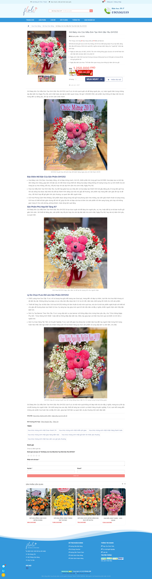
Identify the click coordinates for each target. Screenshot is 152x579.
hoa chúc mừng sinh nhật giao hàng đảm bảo (43, 435)
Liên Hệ (105, 552)
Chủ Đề (52, 20)
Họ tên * (29, 468)
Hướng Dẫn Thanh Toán (77, 552)
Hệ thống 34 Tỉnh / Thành (39, 2)
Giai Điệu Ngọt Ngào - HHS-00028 (113, 519)
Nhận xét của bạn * (33, 459)
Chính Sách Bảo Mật (68, 573)
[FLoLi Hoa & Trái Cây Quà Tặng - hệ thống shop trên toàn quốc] (30, 11)
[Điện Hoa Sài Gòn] (103, 558)
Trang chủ (30, 20)
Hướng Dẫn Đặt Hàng (76, 546)
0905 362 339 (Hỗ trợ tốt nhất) (36, 551)
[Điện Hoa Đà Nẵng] (109, 558)
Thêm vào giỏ (115, 79)
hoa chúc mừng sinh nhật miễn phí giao (72, 430)
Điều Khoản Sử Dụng (83, 573)
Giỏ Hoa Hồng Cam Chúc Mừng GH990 (38, 519)
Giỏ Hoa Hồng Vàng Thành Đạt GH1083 (63, 519)
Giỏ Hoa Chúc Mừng (48, 26)
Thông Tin (76, 20)
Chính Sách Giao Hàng (76, 555)
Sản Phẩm (42, 20)
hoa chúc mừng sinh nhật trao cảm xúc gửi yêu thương (47, 439)
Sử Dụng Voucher (75, 549)
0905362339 (120, 12)
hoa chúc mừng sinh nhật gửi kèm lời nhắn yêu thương (81, 435)
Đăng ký (109, 2)
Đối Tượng (64, 20)
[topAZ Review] (121, 558)
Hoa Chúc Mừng (36, 26)
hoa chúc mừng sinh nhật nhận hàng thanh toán (105, 430)
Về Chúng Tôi (31, 554)
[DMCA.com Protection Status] (66, 571)
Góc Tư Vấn (31, 560)
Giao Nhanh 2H (89, 20)
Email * (79, 468)
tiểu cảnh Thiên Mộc (106, 560)
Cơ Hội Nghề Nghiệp (109, 549)
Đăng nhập (117, 2)
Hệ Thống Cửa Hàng (34, 557)
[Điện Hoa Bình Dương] (115, 558)
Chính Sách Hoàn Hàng (76, 558)
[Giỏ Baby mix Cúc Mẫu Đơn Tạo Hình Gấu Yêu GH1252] (38, 501)
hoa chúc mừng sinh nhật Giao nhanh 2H (42, 430)
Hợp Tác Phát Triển (108, 546)
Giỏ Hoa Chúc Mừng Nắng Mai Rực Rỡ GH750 (88, 519)
